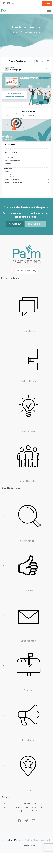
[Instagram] (13, 3)
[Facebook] (4, 3)
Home (14, 32)
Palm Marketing (16, 840)
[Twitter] (26, 820)
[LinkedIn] (8, 3)
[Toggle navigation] (49, 10)
